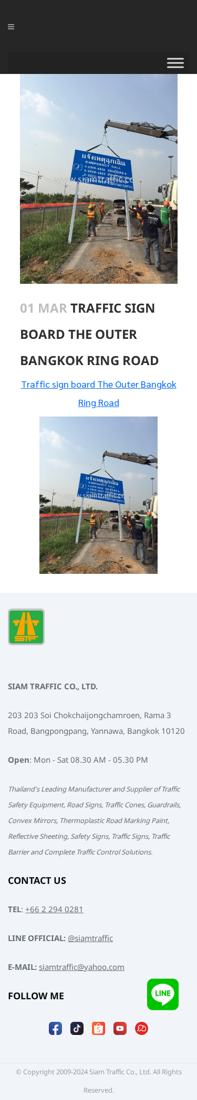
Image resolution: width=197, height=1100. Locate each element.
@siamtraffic (90, 939)
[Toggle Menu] (175, 63)
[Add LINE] (163, 1000)
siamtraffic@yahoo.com (82, 968)
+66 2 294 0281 (54, 910)
